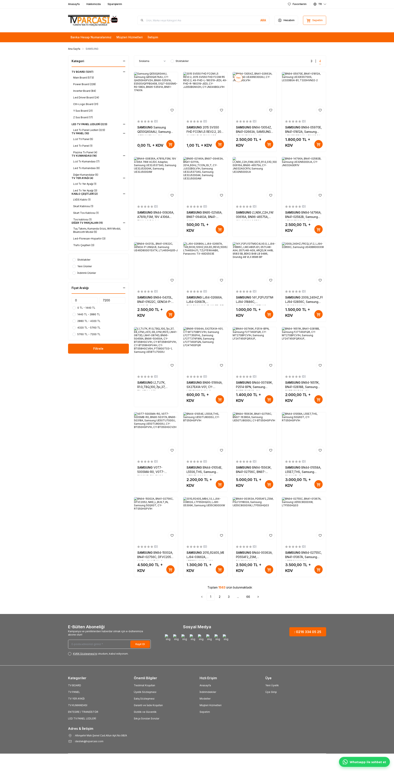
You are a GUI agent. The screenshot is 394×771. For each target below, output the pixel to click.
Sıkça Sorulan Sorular (146, 718)
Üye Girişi (271, 692)
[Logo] (93, 20)
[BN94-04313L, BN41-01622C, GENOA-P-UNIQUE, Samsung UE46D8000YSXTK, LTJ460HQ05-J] (156, 264)
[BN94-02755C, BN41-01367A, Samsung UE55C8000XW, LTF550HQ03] (304, 519)
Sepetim (205, 711)
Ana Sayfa (74, 48)
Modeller (205, 698)
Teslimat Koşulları (144, 685)
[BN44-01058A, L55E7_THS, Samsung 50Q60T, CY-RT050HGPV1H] (304, 434)
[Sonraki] (258, 597)
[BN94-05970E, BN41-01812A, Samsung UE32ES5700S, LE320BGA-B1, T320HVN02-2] (304, 94)
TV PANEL (74, 692)
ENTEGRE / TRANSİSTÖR (83, 711)
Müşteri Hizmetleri (211, 705)
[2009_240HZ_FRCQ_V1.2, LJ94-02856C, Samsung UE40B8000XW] (304, 264)
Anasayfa (205, 685)
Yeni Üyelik (272, 685)
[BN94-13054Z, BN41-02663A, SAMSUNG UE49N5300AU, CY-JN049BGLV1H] (255, 94)
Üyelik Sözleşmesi (145, 692)
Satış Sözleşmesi (144, 698)
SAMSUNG (145, 127)
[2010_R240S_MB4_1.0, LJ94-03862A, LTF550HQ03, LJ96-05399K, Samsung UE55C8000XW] (205, 519)
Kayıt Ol (140, 644)
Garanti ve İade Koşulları (148, 705)
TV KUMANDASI (77, 705)
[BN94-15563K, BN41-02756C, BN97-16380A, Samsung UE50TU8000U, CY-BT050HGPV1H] (255, 434)
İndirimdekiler (208, 692)
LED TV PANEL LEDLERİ (82, 718)
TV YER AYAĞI (76, 698)
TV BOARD (74, 685)
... (238, 596)
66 (248, 596)
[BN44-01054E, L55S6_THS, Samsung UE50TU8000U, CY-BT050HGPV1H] (205, 434)
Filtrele (98, 348)
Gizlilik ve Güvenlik (145, 711)
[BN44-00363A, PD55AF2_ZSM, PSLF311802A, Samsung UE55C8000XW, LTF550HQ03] (255, 519)
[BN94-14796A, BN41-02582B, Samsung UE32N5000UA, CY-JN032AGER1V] (304, 179)
